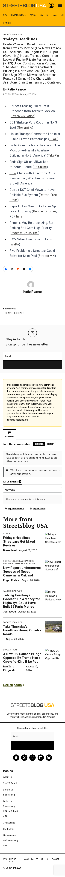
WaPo (15, 244)
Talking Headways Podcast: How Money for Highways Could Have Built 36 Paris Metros (21, 601)
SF (48, 15)
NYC (5, 15)
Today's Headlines (12, 34)
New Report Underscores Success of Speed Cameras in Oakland (22, 571)
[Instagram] (32, 757)
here (19, 216)
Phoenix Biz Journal (24, 233)
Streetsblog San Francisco (19, 561)
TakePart (54, 155)
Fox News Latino (22, 116)
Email (8, 356)
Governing (25, 127)
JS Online (40, 167)
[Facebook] (16, 757)
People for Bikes (44, 211)
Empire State (18, 15)
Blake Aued (10, 550)
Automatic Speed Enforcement (19, 564)
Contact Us (8, 829)
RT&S (53, 139)
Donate (7, 23)
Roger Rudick (11, 580)
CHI (62, 15)
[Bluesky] (49, 757)
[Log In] (51, 5)
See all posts (12, 685)
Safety (6, 534)
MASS (33, 15)
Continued (54, 82)
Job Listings (9, 822)
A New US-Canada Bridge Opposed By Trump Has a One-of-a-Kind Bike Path (22, 657)
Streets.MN (47, 256)
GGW (12, 173)
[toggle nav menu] (60, 5)
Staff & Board (10, 783)
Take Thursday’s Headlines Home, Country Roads (22, 630)
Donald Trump (10, 650)
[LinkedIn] (41, 757)
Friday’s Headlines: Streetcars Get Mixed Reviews (19, 541)
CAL (55, 15)
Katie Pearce (16, 89)
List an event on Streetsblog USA (10, 840)
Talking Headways (12, 591)
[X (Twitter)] (24, 757)
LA (41, 15)
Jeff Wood (9, 611)
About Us (7, 777)
